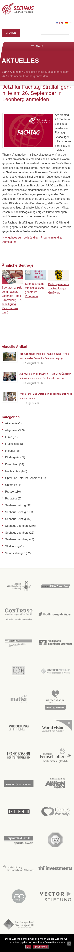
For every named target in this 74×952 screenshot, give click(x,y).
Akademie (11, 423)
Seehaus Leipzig (15, 505)
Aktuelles (15, 71)
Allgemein (11, 430)
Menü (39, 46)
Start (4, 71)
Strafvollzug (12, 546)
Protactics (11, 498)
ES (70, 23)
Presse (9, 491)
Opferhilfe (11, 484)
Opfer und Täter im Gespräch (22, 478)
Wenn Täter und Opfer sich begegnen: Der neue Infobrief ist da (45, 396)
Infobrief (10, 450)
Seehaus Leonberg (17, 525)
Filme (8, 437)
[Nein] (69, 943)
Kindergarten (13, 457)
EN (60, 23)
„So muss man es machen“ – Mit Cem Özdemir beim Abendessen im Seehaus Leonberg (45, 376)
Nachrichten (12, 471)
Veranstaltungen (15, 553)
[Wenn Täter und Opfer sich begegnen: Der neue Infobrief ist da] (9, 396)
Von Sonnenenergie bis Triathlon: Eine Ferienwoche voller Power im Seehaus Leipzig (44, 356)
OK (28, 946)
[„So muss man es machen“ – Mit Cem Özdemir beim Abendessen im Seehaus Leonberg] (9, 376)
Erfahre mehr (40, 946)
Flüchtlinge (12, 443)
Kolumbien (11, 464)
